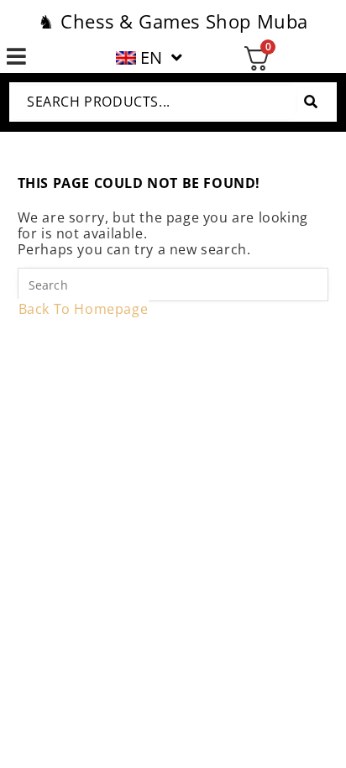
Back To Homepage (83, 309)
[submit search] (311, 102)
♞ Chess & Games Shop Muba (173, 21)
